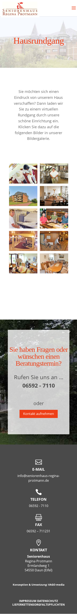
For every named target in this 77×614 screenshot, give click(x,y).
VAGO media (56, 584)
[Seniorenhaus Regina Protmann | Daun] (23, 182)
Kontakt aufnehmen (38, 413)
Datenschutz (47, 601)
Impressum (27, 601)
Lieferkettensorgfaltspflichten (38, 604)
